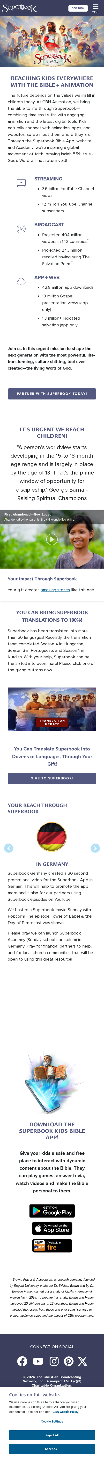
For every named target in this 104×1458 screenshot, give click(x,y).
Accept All (52, 1449)
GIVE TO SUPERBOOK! (52, 778)
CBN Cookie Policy (65, 1412)
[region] (52, 1422)
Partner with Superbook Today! (52, 393)
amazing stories (55, 589)
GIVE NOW (78, 8)
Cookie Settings (52, 1421)
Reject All (52, 1435)
